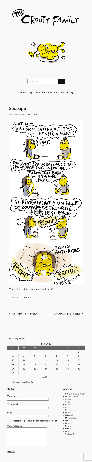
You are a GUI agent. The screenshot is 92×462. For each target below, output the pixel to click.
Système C (69, 434)
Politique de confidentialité (22, 382)
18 (24, 364)
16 (79, 360)
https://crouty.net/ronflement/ (38, 289)
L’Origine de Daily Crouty (75, 394)
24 (13, 369)
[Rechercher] (61, 81)
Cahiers (68, 399)
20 (46, 364)
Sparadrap (28, 297)
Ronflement (15, 297)
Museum (68, 420)
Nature (68, 426)
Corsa (67, 402)
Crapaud (68, 407)
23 (79, 364)
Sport (67, 431)
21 (57, 364)
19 (35, 364)
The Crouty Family (16, 338)
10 (13, 360)
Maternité (69, 415)
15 (67, 360)
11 (24, 360)
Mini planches (70, 418)
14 (57, 360)
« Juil (44, 376)
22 (67, 364)
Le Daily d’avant (71, 396)
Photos (68, 428)
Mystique (68, 423)
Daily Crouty (32, 114)
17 (13, 364)
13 (46, 360)
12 (35, 360)
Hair (66, 410)
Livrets (68, 412)
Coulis (67, 404)
